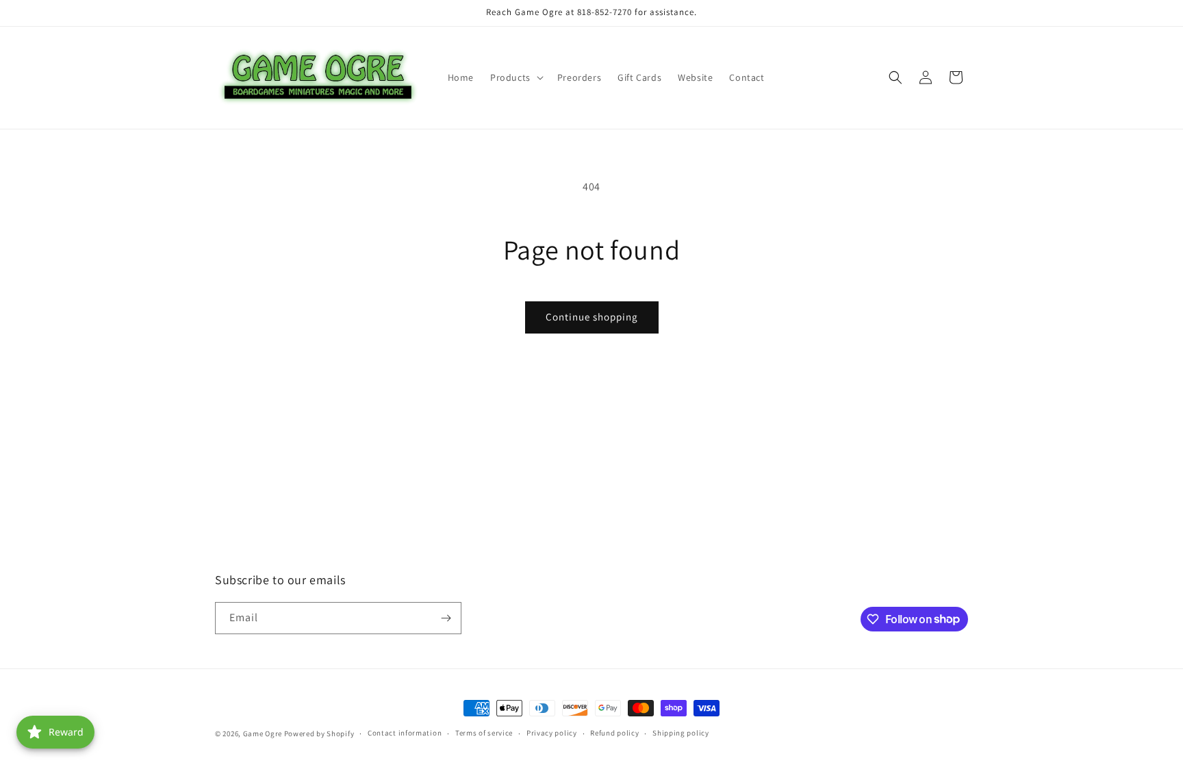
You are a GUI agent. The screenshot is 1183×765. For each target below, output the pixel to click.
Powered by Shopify (319, 733)
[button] (515, 77)
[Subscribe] (446, 618)
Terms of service (484, 733)
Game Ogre (262, 733)
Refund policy (614, 733)
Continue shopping (592, 316)
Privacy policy (551, 733)
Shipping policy (680, 733)
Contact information (405, 733)
